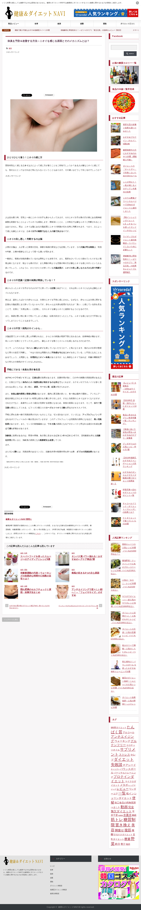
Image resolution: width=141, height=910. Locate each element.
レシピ (52, 866)
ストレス (124, 754)
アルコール (128, 732)
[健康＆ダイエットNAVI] (37, 18)
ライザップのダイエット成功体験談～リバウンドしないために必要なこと (129, 243)
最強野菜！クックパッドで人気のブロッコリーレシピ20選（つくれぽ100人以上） (123, 567)
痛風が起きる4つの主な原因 (85, 573)
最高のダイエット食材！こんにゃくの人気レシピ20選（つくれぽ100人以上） (123, 684)
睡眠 (134, 815)
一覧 (122, 793)
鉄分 (117, 843)
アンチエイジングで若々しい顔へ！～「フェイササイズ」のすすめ (87, 592)
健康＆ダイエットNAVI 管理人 (19, 519)
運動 (105, 24)
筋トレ (117, 819)
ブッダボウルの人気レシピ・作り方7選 (129, 447)
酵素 (127, 839)
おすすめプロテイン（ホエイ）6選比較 (129, 140)
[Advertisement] (53, 73)
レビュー (123, 788)
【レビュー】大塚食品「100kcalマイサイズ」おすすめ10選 (123, 389)
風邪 (128, 844)
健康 (59, 24)
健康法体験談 (54, 893)
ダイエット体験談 (56, 885)
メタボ (124, 785)
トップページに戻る (11, 619)
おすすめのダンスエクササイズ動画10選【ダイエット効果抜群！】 (123, 478)
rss (137, 2)
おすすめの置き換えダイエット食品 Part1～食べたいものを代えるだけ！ (29, 607)
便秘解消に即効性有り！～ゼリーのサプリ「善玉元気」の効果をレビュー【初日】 (62, 30)
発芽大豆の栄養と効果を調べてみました (129, 127)
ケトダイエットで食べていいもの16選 (129, 521)
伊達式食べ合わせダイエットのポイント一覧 (129, 492)
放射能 (120, 815)
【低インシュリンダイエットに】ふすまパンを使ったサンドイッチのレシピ (129, 223)
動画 (124, 807)
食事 (36, 24)
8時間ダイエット (118, 728)
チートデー (115, 769)
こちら (37, 533)
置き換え (123, 825)
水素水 (127, 815)
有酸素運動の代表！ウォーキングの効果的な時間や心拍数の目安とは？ (35, 576)
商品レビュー (13, 24)
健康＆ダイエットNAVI (68, 907)
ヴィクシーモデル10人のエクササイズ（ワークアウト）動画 (78, 607)
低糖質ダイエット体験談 (58, 889)
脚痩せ (119, 830)
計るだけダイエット (123, 834)
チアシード (129, 765)
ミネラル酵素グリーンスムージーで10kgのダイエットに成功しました (129, 204)
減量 (82, 24)
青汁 (123, 844)
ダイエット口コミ (127, 24)
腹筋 (127, 830)
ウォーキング (122, 741)
